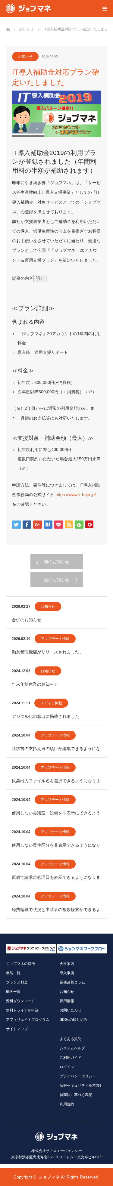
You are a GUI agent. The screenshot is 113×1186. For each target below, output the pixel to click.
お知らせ (25, 56)
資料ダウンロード (20, 1001)
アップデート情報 (55, 639)
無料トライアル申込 (22, 1010)
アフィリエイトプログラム (27, 1020)
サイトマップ (17, 1029)
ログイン (67, 1067)
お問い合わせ (70, 1010)
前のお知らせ (56, 561)
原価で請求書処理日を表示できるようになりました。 (56, 880)
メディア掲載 (51, 703)
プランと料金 (17, 982)
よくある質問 (70, 1039)
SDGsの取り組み (73, 1020)
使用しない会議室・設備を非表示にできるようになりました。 (56, 816)
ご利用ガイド (70, 1057)
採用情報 (67, 1001)
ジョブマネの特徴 (20, 964)
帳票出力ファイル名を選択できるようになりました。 (56, 783)
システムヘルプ (72, 1048)
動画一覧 (13, 992)
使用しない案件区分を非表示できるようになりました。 (56, 848)
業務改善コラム (72, 982)
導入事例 (67, 973)
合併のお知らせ (26, 619)
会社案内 (67, 964)
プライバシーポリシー (78, 1076)
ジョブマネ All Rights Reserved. (69, 1177)
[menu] (104, 8)
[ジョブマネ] (28, 8)
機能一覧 (13, 973)
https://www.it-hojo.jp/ (75, 494)
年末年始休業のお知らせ (35, 684)
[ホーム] (8, 28)
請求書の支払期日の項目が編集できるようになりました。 (56, 751)
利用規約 (67, 1104)
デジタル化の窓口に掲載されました (45, 716)
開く (40, 278)
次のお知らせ (56, 579)
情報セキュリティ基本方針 (81, 1085)
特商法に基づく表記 (76, 1095)
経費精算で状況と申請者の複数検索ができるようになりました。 (56, 912)
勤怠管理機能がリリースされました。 (47, 652)
